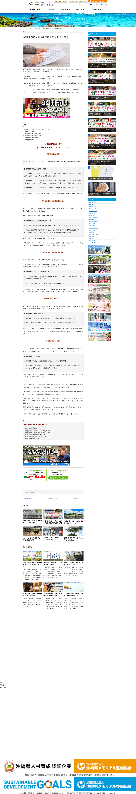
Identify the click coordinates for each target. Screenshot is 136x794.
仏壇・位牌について (93, 228)
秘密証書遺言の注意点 (30, 139)
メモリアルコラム (36, 28)
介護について (92, 240)
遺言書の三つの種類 (29, 131)
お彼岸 (29, 551)
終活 (29, 492)
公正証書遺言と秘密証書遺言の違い (33, 135)
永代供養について (75, 527)
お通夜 (66, 551)
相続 (27, 492)
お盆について (92, 215)
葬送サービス (67, 528)
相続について (31, 490)
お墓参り (25, 551)
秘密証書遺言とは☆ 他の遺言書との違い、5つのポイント (38, 129)
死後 (45, 551)
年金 (65, 582)
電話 (1, 682)
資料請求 (2, 685)
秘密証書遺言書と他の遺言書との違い (33, 140)
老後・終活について (39, 490)
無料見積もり (4, 687)
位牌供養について (93, 211)
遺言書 (32, 492)
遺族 (50, 551)
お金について (92, 238)
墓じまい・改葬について (94, 208)
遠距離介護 (58, 582)
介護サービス (49, 582)
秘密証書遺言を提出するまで (31, 137)
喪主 (76, 551)
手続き (68, 582)
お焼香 (24, 582)
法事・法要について (54, 527)
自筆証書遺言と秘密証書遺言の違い (33, 133)
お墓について (67, 509)
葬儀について (47, 528)
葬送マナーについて (93, 221)
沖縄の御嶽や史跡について (49, 509)
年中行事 (33, 551)
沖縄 (65, 552)
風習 (37, 551)
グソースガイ (71, 551)
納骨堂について (92, 213)
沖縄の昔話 (91, 236)
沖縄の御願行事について (28, 509)
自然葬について (92, 206)
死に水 (79, 551)
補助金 (75, 582)
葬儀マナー (32, 582)
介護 (45, 582)
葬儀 (68, 552)
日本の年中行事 (92, 242)
